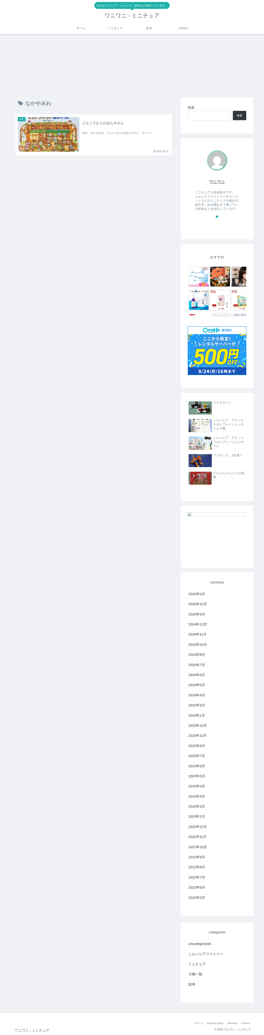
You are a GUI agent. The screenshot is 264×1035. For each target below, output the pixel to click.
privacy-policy (215, 1023)
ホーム (199, 1023)
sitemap (232, 1023)
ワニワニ (217, 182)
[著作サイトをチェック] (217, 216)
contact (245, 1023)
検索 (191, 108)
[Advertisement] (132, 66)
